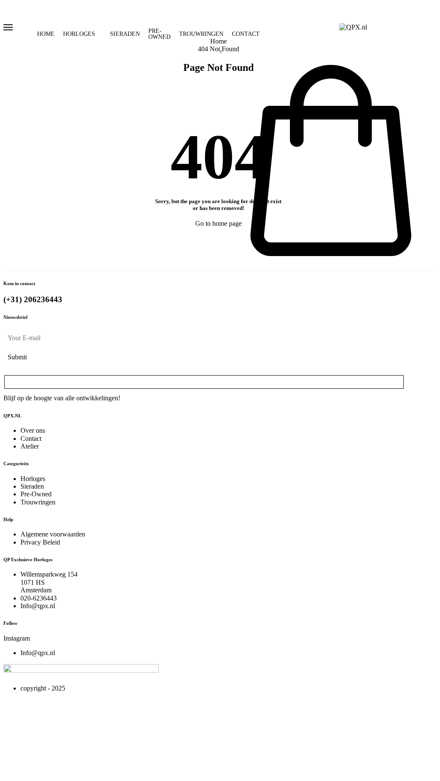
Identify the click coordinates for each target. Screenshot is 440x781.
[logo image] (353, 26)
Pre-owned (159, 34)
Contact (246, 34)
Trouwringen (201, 34)
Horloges (79, 34)
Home (46, 34)
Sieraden (125, 34)
